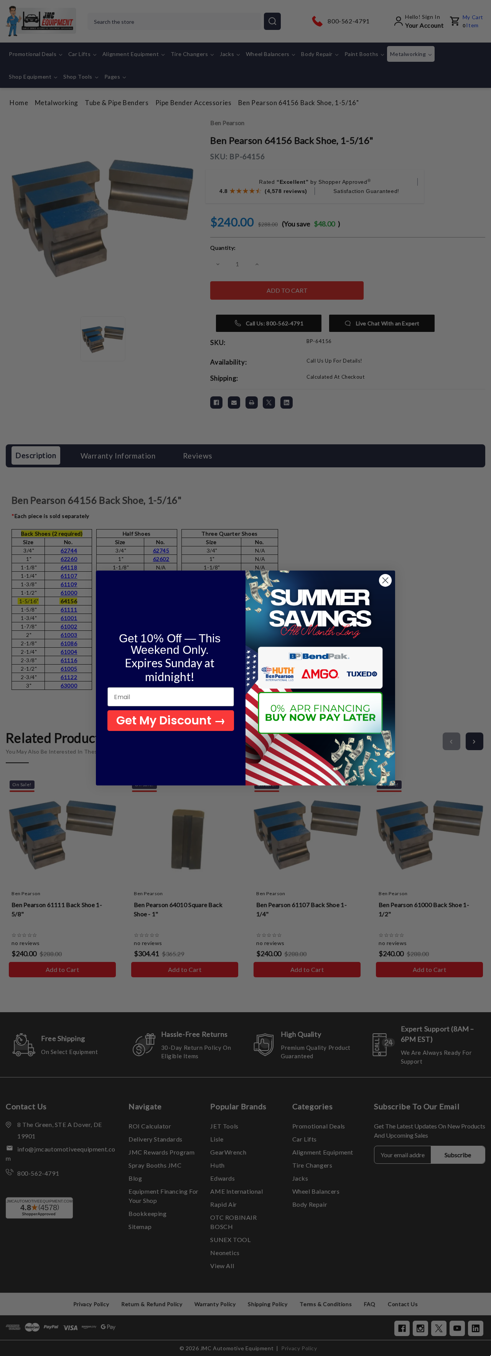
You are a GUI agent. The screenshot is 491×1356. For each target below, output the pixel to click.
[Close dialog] (385, 580)
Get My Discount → (171, 720)
